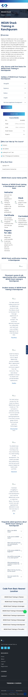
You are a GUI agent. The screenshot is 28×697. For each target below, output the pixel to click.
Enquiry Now (14, 114)
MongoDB (6, 83)
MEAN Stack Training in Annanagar (14, 606)
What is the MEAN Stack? (12, 531)
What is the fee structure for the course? (13, 570)
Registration (4, 666)
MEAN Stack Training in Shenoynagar (14, 620)
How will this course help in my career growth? (13, 557)
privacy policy (12, 694)
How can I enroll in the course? (13, 576)
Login (2, 664)
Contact (3, 661)
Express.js (6, 88)
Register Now (6, 107)
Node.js (5, 93)
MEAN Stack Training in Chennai (14, 597)
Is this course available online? (13, 537)
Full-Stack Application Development (13, 102)
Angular (6, 97)
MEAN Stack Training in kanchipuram (14, 624)
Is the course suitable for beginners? (13, 551)
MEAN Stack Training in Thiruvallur (14, 629)
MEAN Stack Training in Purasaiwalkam (14, 611)
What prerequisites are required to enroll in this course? (13, 564)
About (2, 659)
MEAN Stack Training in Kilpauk (14, 601)
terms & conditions (21, 694)
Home (2, 15)
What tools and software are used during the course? (13, 544)
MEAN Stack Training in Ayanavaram (14, 615)
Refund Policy (4, 694)
